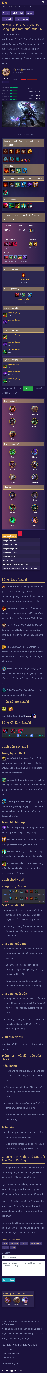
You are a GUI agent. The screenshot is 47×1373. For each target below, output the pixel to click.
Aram (30, 13)
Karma (12, 513)
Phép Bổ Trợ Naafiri (10, 545)
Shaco (12, 469)
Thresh (12, 525)
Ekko (35, 469)
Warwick (35, 426)
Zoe (5, 1243)
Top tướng (22, 19)
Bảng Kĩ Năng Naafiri (10, 549)
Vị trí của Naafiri (8, 560)
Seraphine (36, 1243)
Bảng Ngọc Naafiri (9, 541)
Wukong (12, 414)
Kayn (12, 426)
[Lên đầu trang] (0, 1313)
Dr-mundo (34, 482)
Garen (34, 525)
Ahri (12, 500)
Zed (12, 439)
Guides (11, 7)
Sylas (35, 500)
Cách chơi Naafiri (9, 557)
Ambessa (34, 414)
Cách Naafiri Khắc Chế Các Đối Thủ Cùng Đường (20, 568)
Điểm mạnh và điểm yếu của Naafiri (15, 564)
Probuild (7, 19)
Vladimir (14, 1243)
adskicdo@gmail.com (12, 1370)
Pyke (5, 1247)
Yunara (25, 1304)
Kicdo (5, 7)
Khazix (34, 457)
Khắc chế (18, 13)
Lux (13, 1247)
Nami (35, 513)
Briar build (28, 388)
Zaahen (12, 482)
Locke (24, 1243)
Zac (12, 457)
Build (6, 13)
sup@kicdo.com (8, 1357)
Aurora (8, 1304)
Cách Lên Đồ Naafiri (10, 553)
